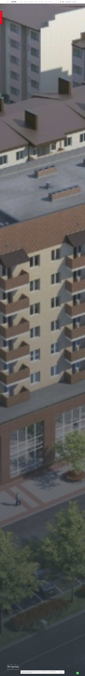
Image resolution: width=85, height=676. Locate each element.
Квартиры (25, 1)
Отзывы (46, 1)
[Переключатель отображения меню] (7, 1)
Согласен (61, 672)
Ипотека (35, 1)
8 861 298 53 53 (75, 1)
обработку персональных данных (38, 671)
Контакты (50, 1)
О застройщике (30, 1)
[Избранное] (62, 1)
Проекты (21, 1)
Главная (8, 664)
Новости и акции (41, 1)
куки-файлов (47, 671)
